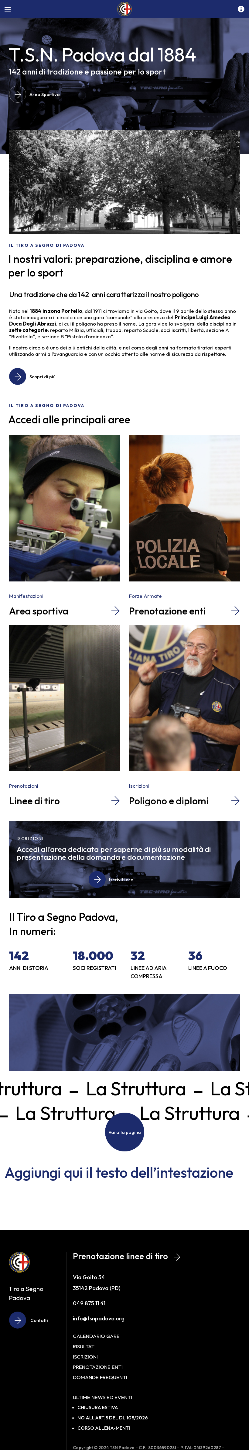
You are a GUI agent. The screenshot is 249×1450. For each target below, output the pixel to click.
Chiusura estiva (97, 1407)
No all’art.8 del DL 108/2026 (112, 1418)
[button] (38, 94)
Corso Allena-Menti (103, 1428)
